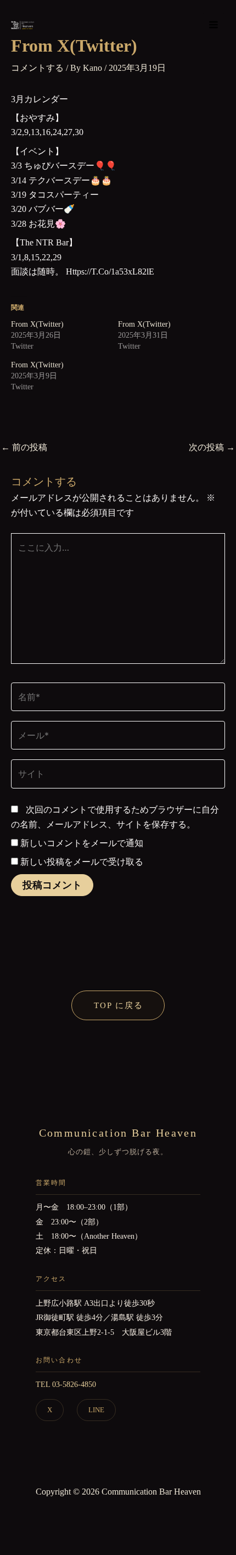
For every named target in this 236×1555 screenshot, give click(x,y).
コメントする (37, 67)
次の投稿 (212, 447)
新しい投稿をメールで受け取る (81, 861)
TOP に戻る (119, 1005)
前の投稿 (24, 447)
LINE (96, 1410)
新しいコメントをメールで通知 (81, 843)
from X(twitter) (37, 324)
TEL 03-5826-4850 (66, 1384)
